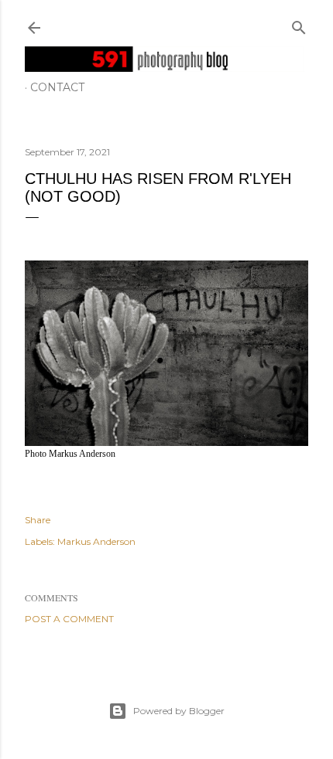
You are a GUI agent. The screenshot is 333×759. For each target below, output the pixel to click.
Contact (57, 87)
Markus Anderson (96, 541)
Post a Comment (69, 619)
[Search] (299, 24)
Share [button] (37, 520)
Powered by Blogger (179, 710)
